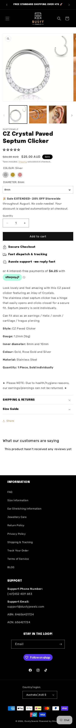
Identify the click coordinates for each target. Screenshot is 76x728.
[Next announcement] (69, 5)
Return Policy (16, 525)
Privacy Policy (16, 533)
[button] (7, 18)
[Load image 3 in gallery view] (58, 114)
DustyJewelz (32, 721)
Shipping (22, 162)
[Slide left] (4, 115)
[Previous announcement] (7, 5)
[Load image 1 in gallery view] (18, 114)
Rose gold (20, 175)
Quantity (8, 215)
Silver (5, 175)
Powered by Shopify (50, 721)
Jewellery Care (17, 517)
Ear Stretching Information (24, 508)
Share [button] (10, 420)
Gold (12, 175)
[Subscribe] (60, 644)
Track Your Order (18, 550)
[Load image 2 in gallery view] (38, 114)
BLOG (10, 567)
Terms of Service (18, 558)
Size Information (17, 500)
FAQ (9, 492)
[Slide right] (72, 115)
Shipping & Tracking (20, 542)
